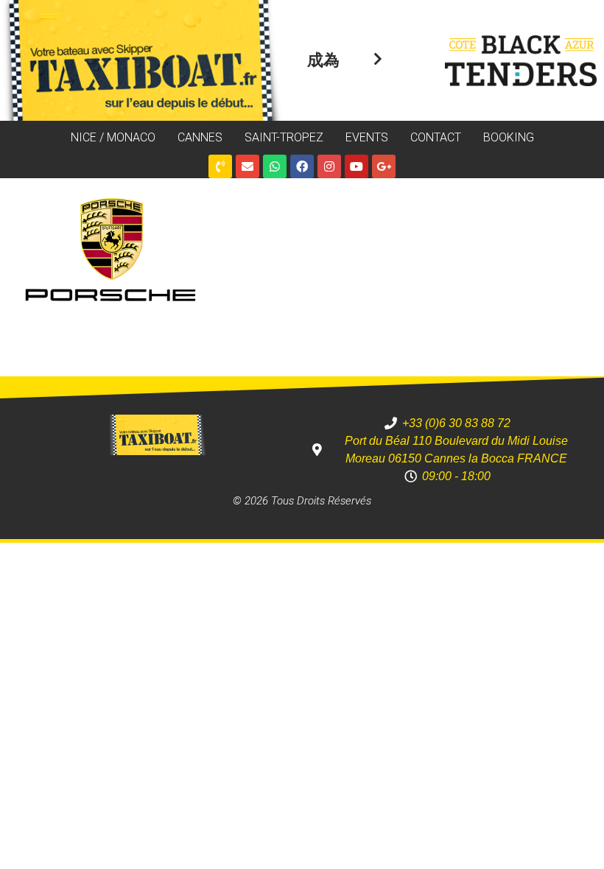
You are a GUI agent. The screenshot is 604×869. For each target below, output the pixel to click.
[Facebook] (302, 166)
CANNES (200, 137)
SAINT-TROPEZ (284, 137)
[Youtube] (356, 166)
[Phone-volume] (220, 166)
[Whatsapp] (275, 166)
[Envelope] (247, 166)
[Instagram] (329, 166)
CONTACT (435, 137)
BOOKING (508, 137)
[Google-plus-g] (384, 166)
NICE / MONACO (113, 137)
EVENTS (366, 137)
